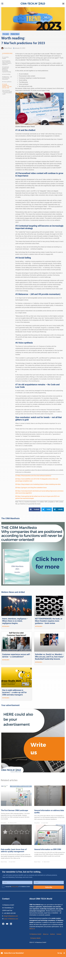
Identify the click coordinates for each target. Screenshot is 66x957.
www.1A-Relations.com (11, 919)
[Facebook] (3, 924)
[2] (16, 479)
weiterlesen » (6, 626)
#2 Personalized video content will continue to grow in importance (6, 62)
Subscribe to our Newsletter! (14, 953)
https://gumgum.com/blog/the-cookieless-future (32, 487)
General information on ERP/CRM (47, 849)
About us (32, 928)
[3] (16, 484)
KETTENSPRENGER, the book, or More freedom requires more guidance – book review (48, 621)
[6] (16, 496)
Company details (35, 938)
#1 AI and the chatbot (5, 58)
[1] (16, 475)
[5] (16, 491)
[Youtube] (7, 924)
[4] (16, 487)
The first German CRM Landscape (14, 810)
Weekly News (15, 34)
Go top (59, 953)
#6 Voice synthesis (6, 81)
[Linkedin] (11, 924)
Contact (59, 934)
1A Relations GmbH (35, 934)
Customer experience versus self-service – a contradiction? (16, 655)
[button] (2, 3)
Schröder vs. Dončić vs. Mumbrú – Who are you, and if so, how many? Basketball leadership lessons (49, 656)
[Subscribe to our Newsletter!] (2, 953)
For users (6, 34)
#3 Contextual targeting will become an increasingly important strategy (6, 69)
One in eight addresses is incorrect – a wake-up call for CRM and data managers (14, 692)
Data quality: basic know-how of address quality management (14, 850)
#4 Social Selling (6, 74)
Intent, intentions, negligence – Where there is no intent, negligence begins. (15, 621)
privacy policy (14, 886)
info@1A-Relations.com (11, 916)
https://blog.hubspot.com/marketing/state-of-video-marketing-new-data (39, 484)
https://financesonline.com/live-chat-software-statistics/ (34, 475)
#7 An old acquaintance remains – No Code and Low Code (7, 86)
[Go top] (64, 953)
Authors (52, 934)
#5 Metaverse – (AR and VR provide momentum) (7, 78)
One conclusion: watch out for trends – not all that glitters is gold (7, 92)
